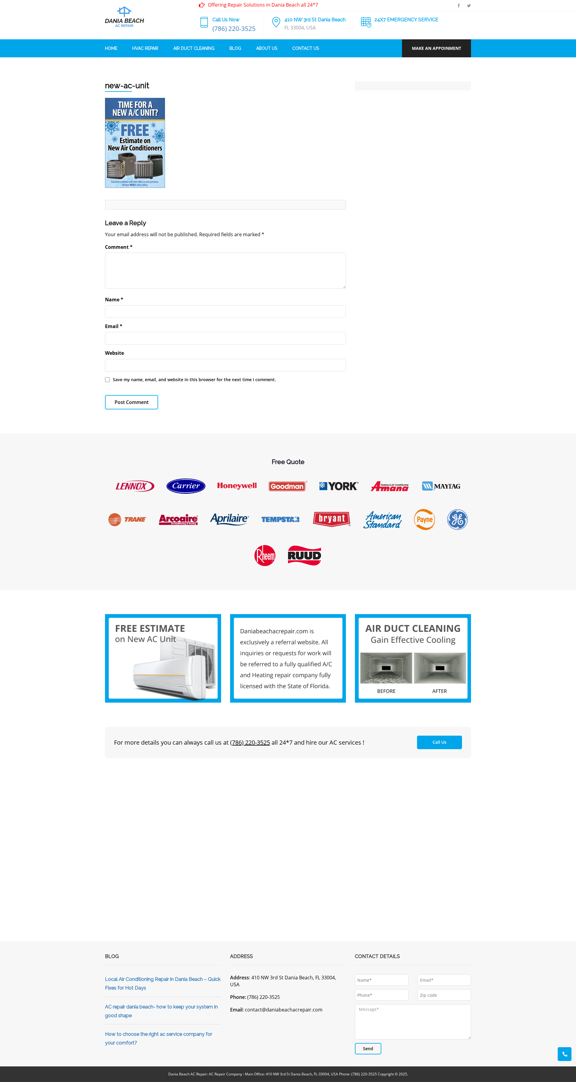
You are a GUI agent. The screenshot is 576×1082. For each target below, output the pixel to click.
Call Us (439, 742)
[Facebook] (459, 5)
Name (114, 299)
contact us (305, 48)
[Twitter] (469, 5)
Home (111, 48)
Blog (235, 48)
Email (113, 326)
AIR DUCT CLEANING (193, 48)
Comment (119, 247)
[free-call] (163, 658)
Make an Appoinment (436, 48)
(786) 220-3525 (234, 28)
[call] (565, 1054)
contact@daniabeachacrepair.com (283, 1009)
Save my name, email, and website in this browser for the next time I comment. (194, 379)
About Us (266, 48)
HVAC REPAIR (145, 48)
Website (114, 353)
